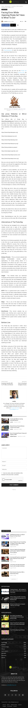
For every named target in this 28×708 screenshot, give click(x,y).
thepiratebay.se (8, 50)
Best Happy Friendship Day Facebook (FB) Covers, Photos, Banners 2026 (17, 617)
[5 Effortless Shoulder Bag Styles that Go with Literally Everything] (5, 566)
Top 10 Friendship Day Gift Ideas (17, 630)
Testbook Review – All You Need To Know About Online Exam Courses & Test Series (18, 591)
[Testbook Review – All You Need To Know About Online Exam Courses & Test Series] (5, 591)
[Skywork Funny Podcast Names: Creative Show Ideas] (5, 428)
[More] (17, 25)
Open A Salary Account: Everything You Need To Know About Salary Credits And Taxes (18, 543)
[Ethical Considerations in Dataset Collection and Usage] (5, 606)
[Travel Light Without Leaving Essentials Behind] (5, 421)
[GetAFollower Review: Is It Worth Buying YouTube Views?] (5, 536)
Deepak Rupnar (13, 436)
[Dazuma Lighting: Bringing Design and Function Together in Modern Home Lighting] (5, 551)
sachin (5, 21)
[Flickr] (12, 695)
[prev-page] (2, 440)
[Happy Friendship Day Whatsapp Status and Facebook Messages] (5, 625)
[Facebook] (8, 695)
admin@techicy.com (11, 685)
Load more (13, 579)
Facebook (13, 407)
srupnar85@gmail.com (14, 409)
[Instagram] (15, 695)
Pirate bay (24, 70)
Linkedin (17, 407)
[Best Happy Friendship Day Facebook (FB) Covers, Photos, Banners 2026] (5, 617)
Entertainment (8, 6)
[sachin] (2, 21)
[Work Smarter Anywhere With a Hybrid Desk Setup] (5, 574)
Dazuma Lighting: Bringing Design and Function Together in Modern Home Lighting (17, 551)
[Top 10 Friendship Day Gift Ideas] (5, 632)
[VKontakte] (22, 695)
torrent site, (21, 72)
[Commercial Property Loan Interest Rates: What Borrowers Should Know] (5, 559)
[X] (19, 695)
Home (2, 6)
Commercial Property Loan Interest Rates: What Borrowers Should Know (18, 559)
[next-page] (5, 440)
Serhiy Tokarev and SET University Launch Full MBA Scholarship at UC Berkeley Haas (18, 598)
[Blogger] (5, 695)
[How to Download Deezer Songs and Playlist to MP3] (5, 435)
